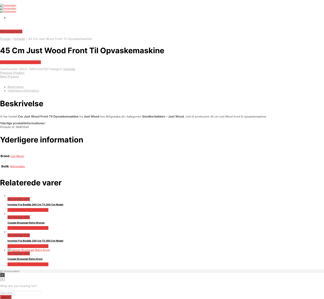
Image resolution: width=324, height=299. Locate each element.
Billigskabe (17, 166)
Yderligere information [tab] (23, 90)
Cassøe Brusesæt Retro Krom (25, 258)
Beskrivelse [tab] (15, 87)
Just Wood (17, 156)
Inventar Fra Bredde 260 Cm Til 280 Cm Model (35, 204)
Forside (5, 39)
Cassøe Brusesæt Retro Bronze (26, 222)
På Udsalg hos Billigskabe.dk (20, 62)
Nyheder (19, 39)
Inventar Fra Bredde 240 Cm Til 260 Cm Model (35, 240)
